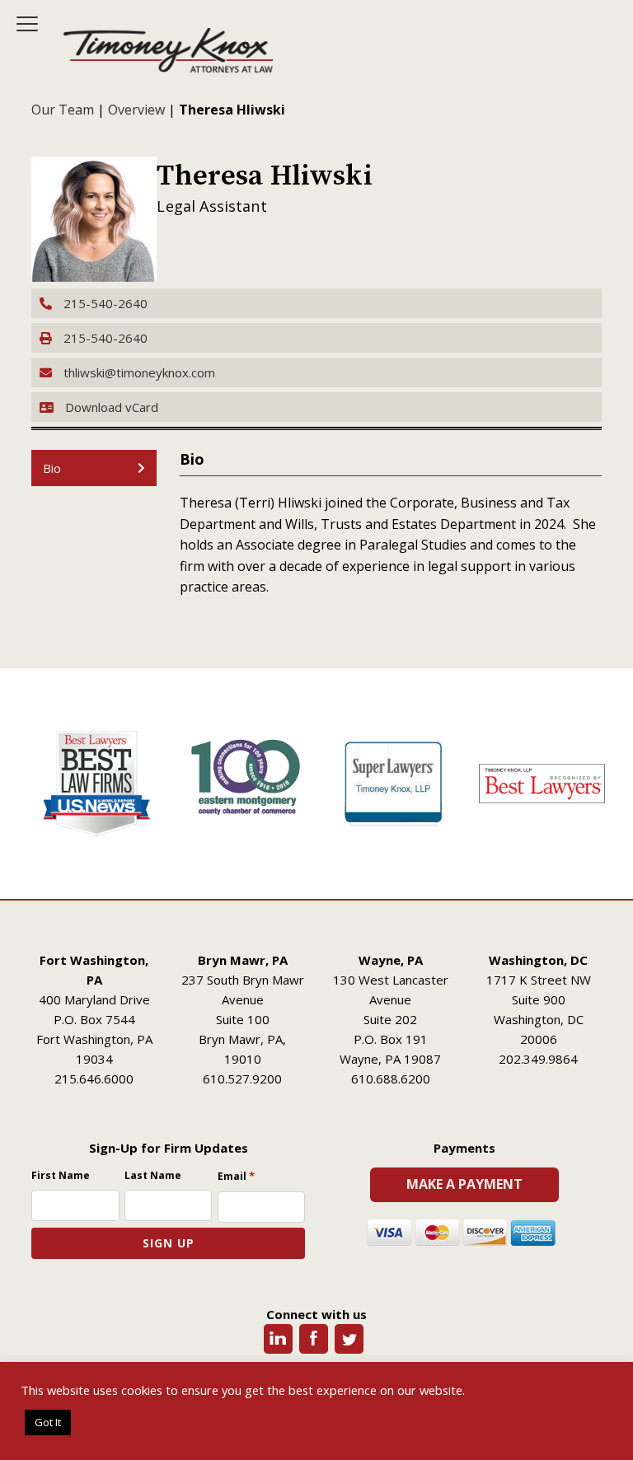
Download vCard (111, 407)
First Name (60, 1175)
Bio (52, 468)
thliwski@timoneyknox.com (137, 372)
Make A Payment (464, 1184)
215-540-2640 (104, 303)
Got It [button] (48, 1422)
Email (236, 1175)
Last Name (152, 1175)
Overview (136, 110)
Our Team (62, 110)
